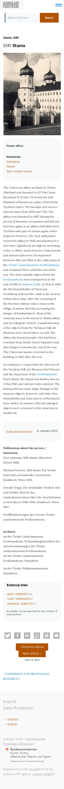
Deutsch (13, 719)
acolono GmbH (42, 774)
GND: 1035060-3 (18, 594)
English (12, 724)
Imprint (9, 702)
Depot (10, 166)
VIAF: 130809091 (18, 599)
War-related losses (19, 171)
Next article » (32, 653)
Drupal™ (35, 769)
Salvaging (12, 161)
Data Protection (18, 708)
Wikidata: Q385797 (20, 603)
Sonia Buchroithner (19, 431)
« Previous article (32, 647)
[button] (7, 635)
